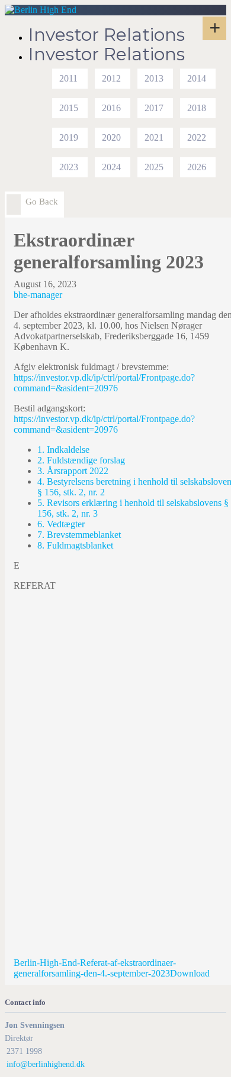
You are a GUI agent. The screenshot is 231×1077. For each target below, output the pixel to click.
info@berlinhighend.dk (46, 1064)
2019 (68, 137)
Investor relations (106, 35)
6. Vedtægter (61, 524)
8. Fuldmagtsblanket (75, 545)
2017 (154, 108)
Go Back (41, 201)
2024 (111, 167)
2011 (68, 78)
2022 (196, 137)
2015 (68, 108)
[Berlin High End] (40, 10)
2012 (111, 78)
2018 (196, 108)
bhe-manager (38, 295)
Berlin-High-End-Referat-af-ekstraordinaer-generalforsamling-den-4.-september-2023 (95, 968)
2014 (196, 78)
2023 (68, 167)
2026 (196, 167)
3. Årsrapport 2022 (72, 471)
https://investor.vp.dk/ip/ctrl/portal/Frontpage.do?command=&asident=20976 (104, 382)
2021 (154, 137)
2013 (154, 78)
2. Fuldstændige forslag (81, 460)
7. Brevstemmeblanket (79, 535)
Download (190, 973)
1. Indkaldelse (63, 450)
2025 (154, 167)
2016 (111, 108)
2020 (111, 137)
